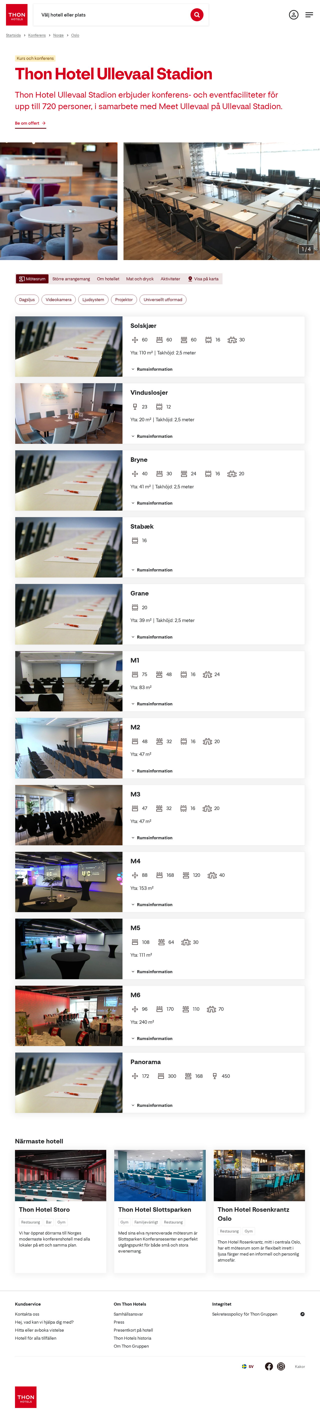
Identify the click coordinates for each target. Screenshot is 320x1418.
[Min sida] (293, 15)
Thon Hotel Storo (44, 1209)
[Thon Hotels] (17, 15)
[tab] (31, 278)
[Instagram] (281, 1366)
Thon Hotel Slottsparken (154, 1209)
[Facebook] (269, 1366)
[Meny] (309, 15)
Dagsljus (27, 299)
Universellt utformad (163, 299)
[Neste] (314, 201)
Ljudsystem (93, 299)
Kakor (300, 1366)
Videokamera (59, 299)
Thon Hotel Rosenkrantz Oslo (253, 1214)
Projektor (124, 299)
